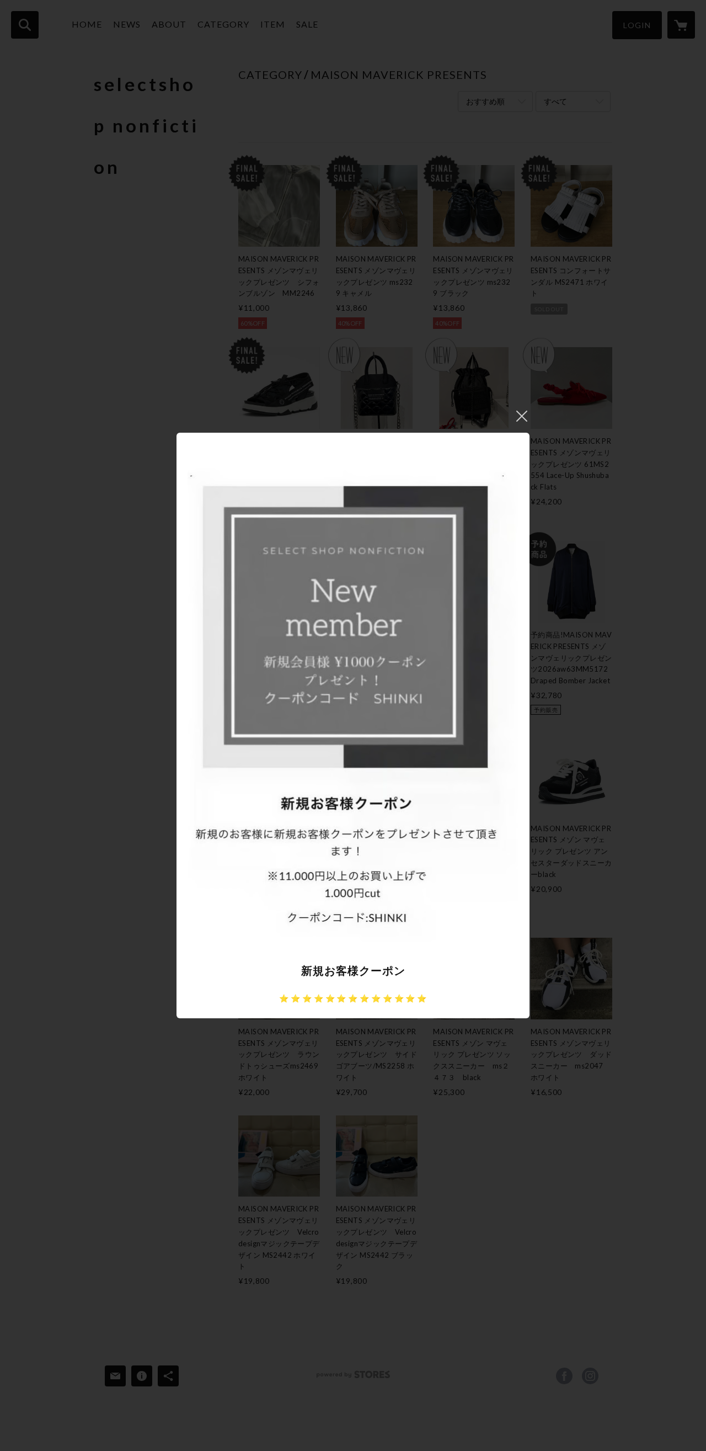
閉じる (521, 416)
